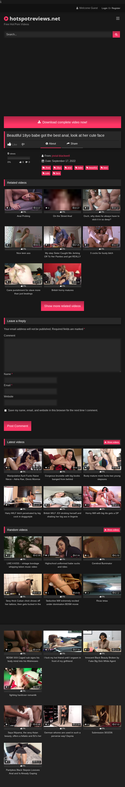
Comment (9, 335)
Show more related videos (62, 306)
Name (8, 374)
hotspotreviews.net (34, 18)
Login (104, 8)
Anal (48, 167)
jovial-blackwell (61, 155)
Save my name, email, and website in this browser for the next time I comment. (53, 410)
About (52, 143)
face (58, 173)
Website (8, 396)
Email (8, 385)
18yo (58, 167)
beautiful (93, 167)
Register (116, 8)
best (106, 167)
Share (74, 143)
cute (47, 173)
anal (69, 167)
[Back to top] (114, 777)
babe (80, 167)
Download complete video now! (64, 122)
